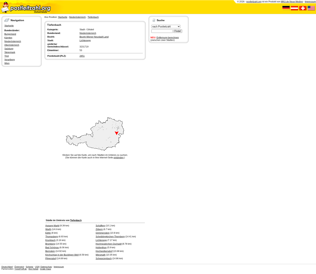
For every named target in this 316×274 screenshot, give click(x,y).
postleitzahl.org (254, 1)
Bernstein (50, 251)
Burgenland (10, 34)
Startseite (9, 25)
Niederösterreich (12, 41)
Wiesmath (101, 255)
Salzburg (8, 48)
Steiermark (9, 52)
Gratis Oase (45, 269)
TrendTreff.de (20, 269)
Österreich (19, 267)
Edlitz (48, 233)
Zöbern (99, 229)
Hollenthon (101, 247)
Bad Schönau (52, 247)
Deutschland (7, 267)
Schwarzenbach (104, 258)
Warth (48, 229)
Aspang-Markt (52, 225)
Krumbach (50, 240)
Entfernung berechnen (168, 37)
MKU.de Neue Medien (292, 1)
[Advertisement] (95, 87)
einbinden (119, 157)
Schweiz (29, 267)
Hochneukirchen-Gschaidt (109, 244)
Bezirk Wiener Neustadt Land (94, 37)
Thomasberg (51, 236)
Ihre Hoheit (33, 269)
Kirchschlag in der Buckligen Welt (62, 255)
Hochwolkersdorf (104, 251)
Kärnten (8, 37)
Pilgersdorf (50, 258)
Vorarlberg (9, 59)
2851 (82, 56)
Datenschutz (46, 267)
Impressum (310, 1)
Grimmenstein (103, 233)
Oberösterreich (11, 45)
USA (37, 267)
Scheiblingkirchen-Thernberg (110, 236)
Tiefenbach (93, 17)
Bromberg (50, 244)
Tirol (6, 56)
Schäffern (100, 225)
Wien (7, 63)
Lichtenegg (85, 40)
